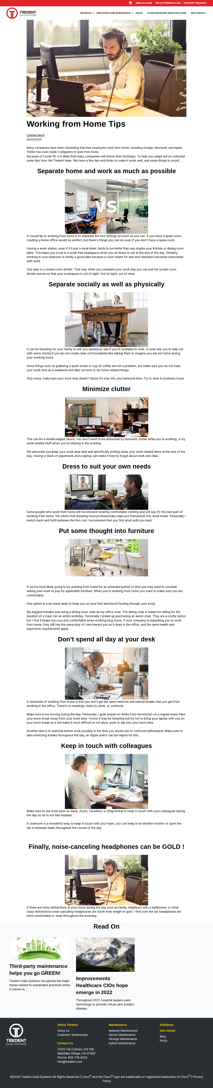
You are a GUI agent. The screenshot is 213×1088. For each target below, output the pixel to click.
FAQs (163, 1040)
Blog (163, 1036)
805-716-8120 (77, 1057)
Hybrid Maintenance (122, 1043)
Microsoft (86, 13)
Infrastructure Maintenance (114, 13)
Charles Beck (35, 135)
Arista (139, 13)
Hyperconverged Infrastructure (166, 13)
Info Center (198, 13)
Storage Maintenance (123, 1039)
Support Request (195, 3)
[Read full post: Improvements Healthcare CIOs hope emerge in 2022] (105, 970)
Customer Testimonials (72, 1034)
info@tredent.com (167, 3)
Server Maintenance (122, 1034)
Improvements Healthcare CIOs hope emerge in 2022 (102, 985)
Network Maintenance (123, 1030)
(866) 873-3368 (144, 3)
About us (63, 1030)
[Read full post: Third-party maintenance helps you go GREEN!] (38, 958)
